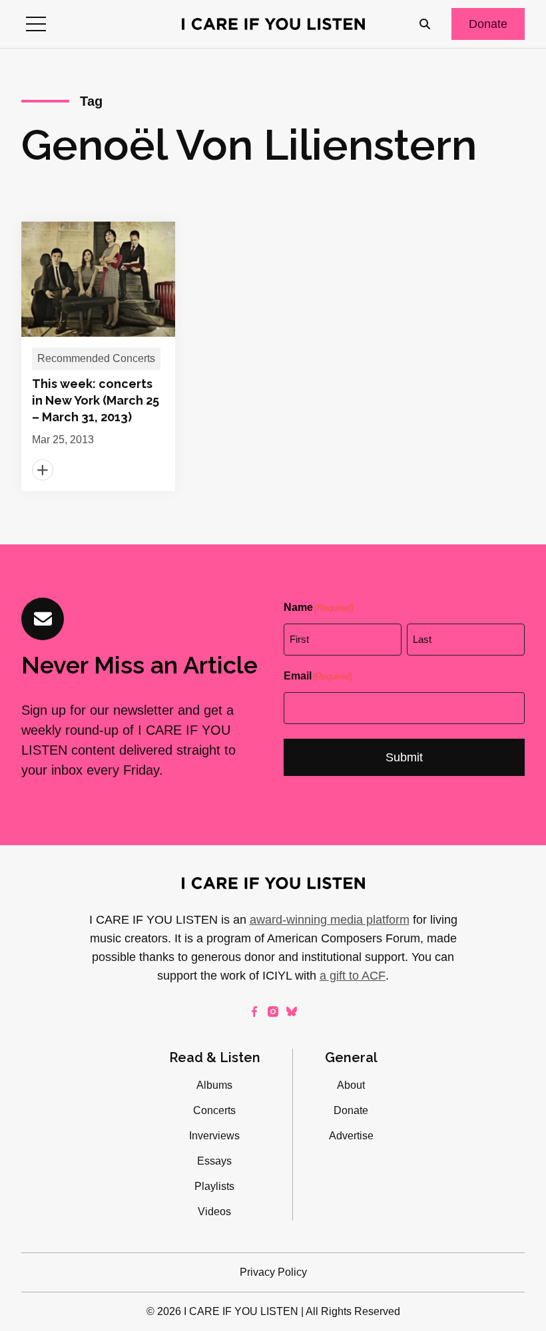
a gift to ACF (353, 975)
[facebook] (254, 1011)
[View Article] (98, 356)
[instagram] (273, 1011)
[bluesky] (291, 1011)
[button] (36, 24)
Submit (404, 757)
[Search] (425, 24)
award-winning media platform (330, 919)
